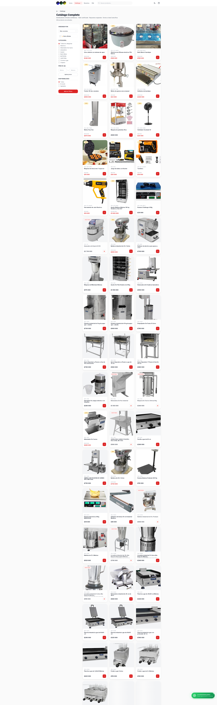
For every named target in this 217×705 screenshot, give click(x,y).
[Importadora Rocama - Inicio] (61, 3)
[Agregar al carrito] (104, 57)
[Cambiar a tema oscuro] (154, 3)
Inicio (70, 3)
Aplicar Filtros (68, 91)
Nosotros (86, 3)
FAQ (93, 3)
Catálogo (77, 3)
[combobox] (115, 3)
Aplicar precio (68, 74)
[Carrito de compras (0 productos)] (159, 3)
